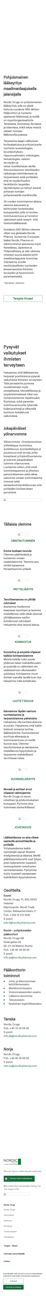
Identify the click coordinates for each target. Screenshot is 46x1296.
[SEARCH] (31, 7)
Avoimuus (8, 1221)
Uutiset (7, 1261)
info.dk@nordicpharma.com (20, 1036)
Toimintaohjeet (10, 1232)
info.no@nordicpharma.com (20, 1066)
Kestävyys (8, 1226)
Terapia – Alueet (11, 1246)
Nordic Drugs (9, 1205)
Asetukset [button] (13, 1281)
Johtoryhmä (9, 1215)
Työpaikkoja (9, 1237)
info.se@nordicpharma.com (20, 958)
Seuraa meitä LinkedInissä (21, 1179)
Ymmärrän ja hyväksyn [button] (13, 1287)
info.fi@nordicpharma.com (19, 923)
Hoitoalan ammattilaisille (14, 1254)
